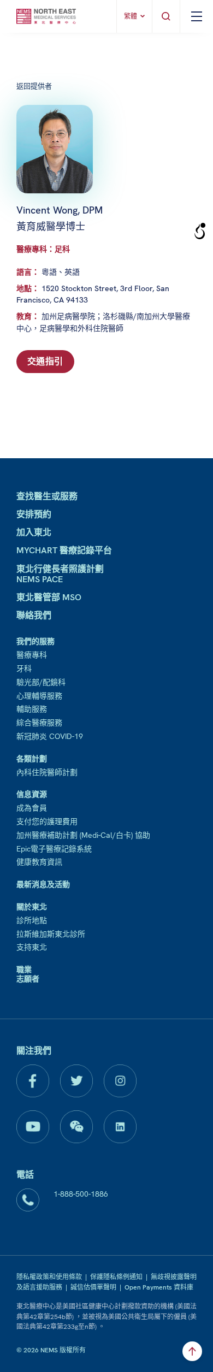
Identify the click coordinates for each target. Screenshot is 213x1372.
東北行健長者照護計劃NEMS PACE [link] (60, 574)
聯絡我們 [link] (33, 615)
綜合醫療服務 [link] (39, 723)
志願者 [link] (27, 979)
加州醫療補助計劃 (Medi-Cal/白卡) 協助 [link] (83, 835)
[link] (46, 16)
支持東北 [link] (31, 947)
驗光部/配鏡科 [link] (41, 682)
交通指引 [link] (45, 361)
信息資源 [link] (31, 794)
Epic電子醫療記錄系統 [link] (54, 849)
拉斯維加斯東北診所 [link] (50, 934)
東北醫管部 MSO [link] (48, 597)
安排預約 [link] (33, 514)
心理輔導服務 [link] (39, 696)
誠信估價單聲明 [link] (93, 1287)
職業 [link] (24, 969)
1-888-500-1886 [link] (81, 1194)
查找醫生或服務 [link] (47, 496)
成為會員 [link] (31, 808)
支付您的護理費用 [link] (47, 821)
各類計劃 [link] (31, 759)
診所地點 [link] (31, 920)
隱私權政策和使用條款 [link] (49, 1277)
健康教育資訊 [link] (39, 862)
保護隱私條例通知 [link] (116, 1277)
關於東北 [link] (31, 907)
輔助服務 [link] (31, 709)
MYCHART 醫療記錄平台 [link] (64, 550)
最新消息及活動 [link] (43, 884)
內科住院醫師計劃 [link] (47, 772)
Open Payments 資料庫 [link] (159, 1287)
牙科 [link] (24, 668)
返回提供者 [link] (34, 86)
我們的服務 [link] (35, 641)
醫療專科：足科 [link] (43, 249)
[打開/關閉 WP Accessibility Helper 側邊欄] (200, 231)
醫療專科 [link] (31, 655)
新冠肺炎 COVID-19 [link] (49, 736)
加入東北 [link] (33, 532)
